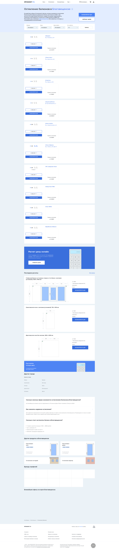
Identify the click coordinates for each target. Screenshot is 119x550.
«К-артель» (48, 80)
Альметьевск (26, 382)
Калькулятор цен (87, 14)
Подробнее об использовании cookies (43, 547)
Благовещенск (45, 388)
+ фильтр (87, 27)
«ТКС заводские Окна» (51, 166)
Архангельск (26, 388)
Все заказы (92, 273)
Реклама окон (51, 532)
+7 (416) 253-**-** (34, 131)
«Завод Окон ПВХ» (50, 186)
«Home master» (49, 123)
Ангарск (25, 385)
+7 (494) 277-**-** (33, 193)
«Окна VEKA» (48, 206)
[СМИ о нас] (93, 547)
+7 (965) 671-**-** (34, 65)
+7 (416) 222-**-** (34, 43)
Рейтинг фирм (86, 19)
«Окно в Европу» (49, 145)
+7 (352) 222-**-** (33, 213)
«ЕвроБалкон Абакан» (51, 226)
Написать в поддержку (76, 534)
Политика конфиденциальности (78, 538)
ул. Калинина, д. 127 (50, 37)
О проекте (26, 532)
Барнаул (43, 380)
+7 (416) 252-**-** (34, 109)
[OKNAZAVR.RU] (29, 2)
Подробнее (67, 547)
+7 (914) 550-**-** (33, 153)
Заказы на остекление (52, 534)
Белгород (44, 382)
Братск (43, 391)
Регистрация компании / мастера (31, 538)
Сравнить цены (36, 262)
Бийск (43, 385)
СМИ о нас (26, 534)
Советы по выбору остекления (30, 536)
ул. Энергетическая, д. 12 (51, 125)
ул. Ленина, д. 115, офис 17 (51, 146)
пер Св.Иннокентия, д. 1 (51, 103)
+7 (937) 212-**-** (34, 233)
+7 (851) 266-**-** (34, 174)
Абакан (25, 380)
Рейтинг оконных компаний (53, 538)
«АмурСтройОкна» (50, 102)
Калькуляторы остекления (53, 536)
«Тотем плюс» (48, 57)
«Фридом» (47, 36)
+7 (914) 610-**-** (34, 88)
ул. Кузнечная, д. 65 (50, 59)
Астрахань (26, 391)
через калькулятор (43, 19)
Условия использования (77, 536)
